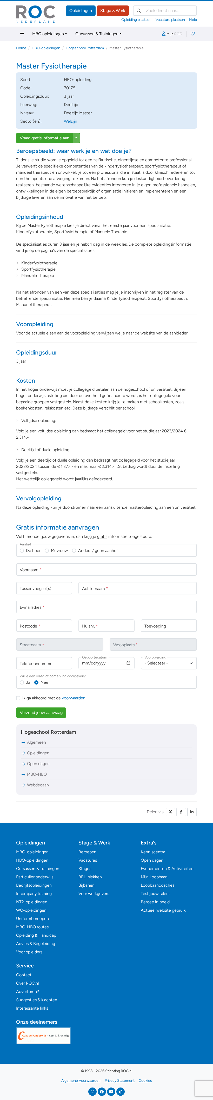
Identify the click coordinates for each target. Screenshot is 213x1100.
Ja (28, 682)
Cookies (145, 1080)
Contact (23, 974)
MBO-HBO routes (32, 926)
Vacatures (87, 860)
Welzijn (70, 121)
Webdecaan (38, 784)
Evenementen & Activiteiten (167, 868)
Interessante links (32, 1008)
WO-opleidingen (31, 910)
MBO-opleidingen (32, 851)
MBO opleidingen (48, 33)
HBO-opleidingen (46, 48)
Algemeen (36, 742)
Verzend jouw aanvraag (41, 712)
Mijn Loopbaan (154, 876)
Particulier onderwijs (34, 876)
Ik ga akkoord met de (53, 697)
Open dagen (38, 763)
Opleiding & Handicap (36, 935)
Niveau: (27, 112)
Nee (44, 682)
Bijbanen (86, 885)
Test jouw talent (155, 893)
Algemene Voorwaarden (81, 1080)
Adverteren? (27, 991)
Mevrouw (59, 550)
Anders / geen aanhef (98, 550)
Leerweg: (28, 104)
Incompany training (34, 893)
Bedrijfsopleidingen (34, 885)
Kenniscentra (153, 851)
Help (193, 19)
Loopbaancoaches (157, 885)
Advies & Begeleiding (35, 943)
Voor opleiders (29, 951)
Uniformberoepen (32, 918)
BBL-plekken (90, 876)
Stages (84, 868)
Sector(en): (31, 121)
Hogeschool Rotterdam (85, 48)
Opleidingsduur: (34, 96)
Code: (25, 87)
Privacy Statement (120, 1080)
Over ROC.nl (27, 983)
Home (21, 48)
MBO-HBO (37, 774)
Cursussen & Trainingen (96, 33)
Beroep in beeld (155, 901)
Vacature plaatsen (170, 19)
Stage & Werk (112, 10)
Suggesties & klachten (36, 999)
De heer (33, 550)
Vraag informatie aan (44, 137)
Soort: (25, 79)
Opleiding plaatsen (136, 19)
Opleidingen (80, 10)
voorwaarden (73, 697)
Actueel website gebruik (163, 910)
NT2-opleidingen (31, 901)
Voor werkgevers (93, 893)
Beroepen (87, 851)
